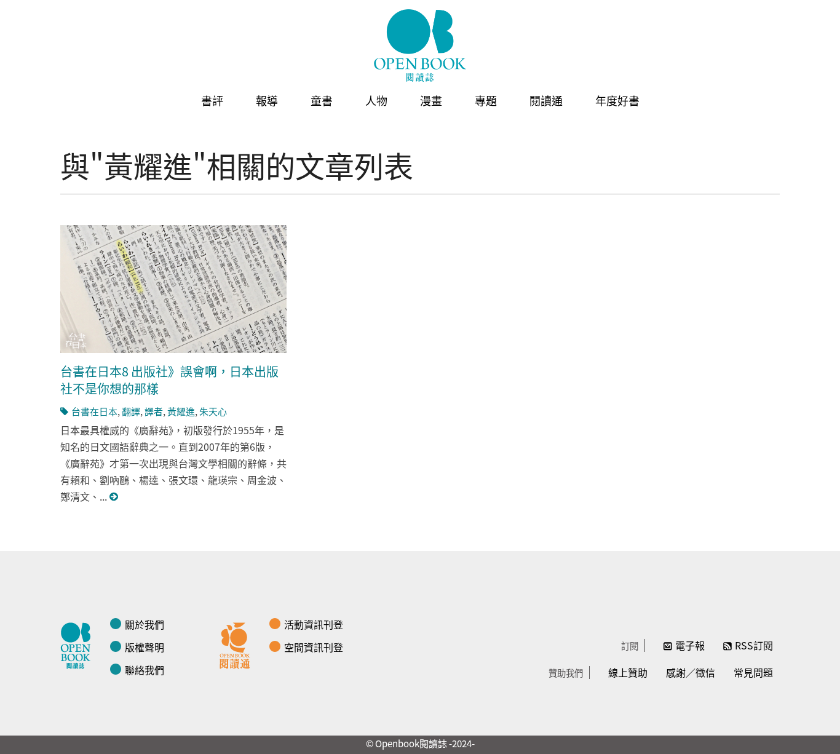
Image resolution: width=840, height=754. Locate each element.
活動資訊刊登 (313, 624)
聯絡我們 (144, 669)
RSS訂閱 (754, 645)
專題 (486, 100)
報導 (267, 100)
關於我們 (144, 624)
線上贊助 (628, 672)
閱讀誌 (78, 644)
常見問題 (753, 672)
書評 (212, 100)
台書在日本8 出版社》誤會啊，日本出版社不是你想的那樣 (169, 379)
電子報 (690, 645)
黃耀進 (181, 411)
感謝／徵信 (690, 672)
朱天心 (213, 411)
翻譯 (131, 411)
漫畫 (431, 100)
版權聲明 (144, 647)
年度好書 (617, 100)
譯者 (154, 411)
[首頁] (420, 45)
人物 (376, 100)
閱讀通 (546, 100)
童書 (322, 100)
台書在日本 (94, 411)
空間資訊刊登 (313, 647)
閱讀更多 (114, 496)
